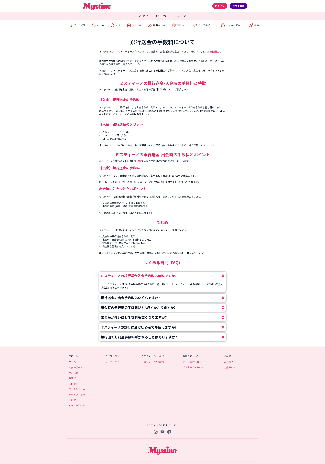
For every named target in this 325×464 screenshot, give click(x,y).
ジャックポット (234, 25)
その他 (257, 25)
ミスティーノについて (153, 362)
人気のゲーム (76, 367)
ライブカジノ (162, 15)
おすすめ (137, 25)
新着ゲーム (159, 25)
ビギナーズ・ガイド (193, 367)
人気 (118, 25)
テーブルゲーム (206, 25)
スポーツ (181, 15)
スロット (144, 15)
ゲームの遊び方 (190, 362)
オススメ (73, 372)
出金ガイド (230, 367)
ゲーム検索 (79, 25)
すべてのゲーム (77, 405)
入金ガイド (230, 362)
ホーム (100, 25)
